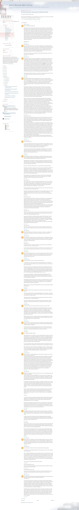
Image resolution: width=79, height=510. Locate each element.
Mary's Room (46, 484)
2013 (5, 70)
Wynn (25, 77)
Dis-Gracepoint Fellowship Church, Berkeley (9, 106)
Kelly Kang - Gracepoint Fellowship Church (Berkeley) (10, 113)
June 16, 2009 (25, 138)
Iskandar (25, 331)
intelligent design (8, 32)
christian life (7, 28)
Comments (6, 52)
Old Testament (7, 33)
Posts (5, 50)
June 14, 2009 (25, 75)
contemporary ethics (8, 29)
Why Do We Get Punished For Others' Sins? (11, 91)
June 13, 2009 (25, 55)
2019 (5, 67)
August (6, 82)
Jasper (25, 288)
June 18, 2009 (25, 229)
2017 (5, 68)
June (6, 85)
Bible (6, 26)
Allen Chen (25, 24)
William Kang (7, 129)
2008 (5, 101)
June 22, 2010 (25, 468)
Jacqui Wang (26, 352)
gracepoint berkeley (28, 19)
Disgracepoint (11, 63)
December (6, 77)
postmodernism (7, 35)
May (6, 99)
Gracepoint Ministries (8, 45)
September (6, 80)
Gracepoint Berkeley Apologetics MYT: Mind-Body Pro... (11, 90)
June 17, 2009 (25, 209)
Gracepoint (16, 59)
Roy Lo (6, 127)
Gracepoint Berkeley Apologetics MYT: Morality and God (11, 87)
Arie (24, 409)
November (6, 79)
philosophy (35, 19)
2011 (5, 73)
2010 (5, 74)
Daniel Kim (25, 44)
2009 (5, 76)
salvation (6, 38)
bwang (25, 154)
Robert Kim (26, 235)
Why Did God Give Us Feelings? (10, 97)
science (38, 19)
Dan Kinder (25, 56)
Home (38, 500)
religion (6, 37)
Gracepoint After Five (7, 116)
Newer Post (23, 500)
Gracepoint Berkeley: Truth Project (10, 95)
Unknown (25, 321)
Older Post (52, 500)
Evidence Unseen (6, 118)
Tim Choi (25, 251)
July (5, 83)
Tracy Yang (25, 437)
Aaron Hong (26, 446)
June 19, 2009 (25, 351)
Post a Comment (23, 498)
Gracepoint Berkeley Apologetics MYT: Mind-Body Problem (35, 12)
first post (4, 22)
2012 (5, 71)
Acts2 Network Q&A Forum (20, 5)
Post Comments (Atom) (29, 502)
